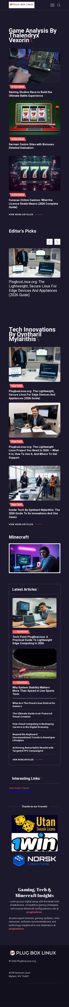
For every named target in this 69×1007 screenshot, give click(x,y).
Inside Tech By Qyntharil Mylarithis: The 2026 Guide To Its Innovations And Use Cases (34, 513)
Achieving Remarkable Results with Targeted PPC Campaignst (33, 749)
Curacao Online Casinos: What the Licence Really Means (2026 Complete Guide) (33, 203)
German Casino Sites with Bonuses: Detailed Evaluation (31, 146)
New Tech (17, 385)
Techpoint (22, 632)
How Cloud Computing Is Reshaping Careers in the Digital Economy (33, 725)
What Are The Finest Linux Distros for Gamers (34, 705)
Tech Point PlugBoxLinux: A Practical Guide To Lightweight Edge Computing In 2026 (32, 640)
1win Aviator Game (19, 788)
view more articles (21, 214)
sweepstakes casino (21, 791)
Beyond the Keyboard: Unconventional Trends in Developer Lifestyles (34, 737)
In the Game (18, 86)
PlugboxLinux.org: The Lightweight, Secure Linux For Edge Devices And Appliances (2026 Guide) (33, 288)
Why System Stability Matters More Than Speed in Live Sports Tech (33, 691)
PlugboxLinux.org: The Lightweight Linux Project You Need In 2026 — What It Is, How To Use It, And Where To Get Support (34, 452)
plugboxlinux (34, 912)
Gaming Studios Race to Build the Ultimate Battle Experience (30, 93)
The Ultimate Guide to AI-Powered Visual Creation (32, 715)
